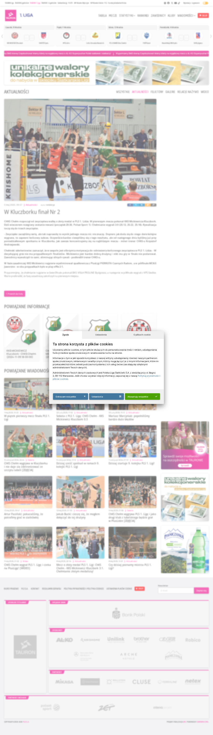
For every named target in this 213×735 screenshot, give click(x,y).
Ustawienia (101, 334)
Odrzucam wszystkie (66, 396)
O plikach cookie (142, 334)
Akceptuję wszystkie (138, 396)
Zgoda (65, 334)
